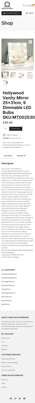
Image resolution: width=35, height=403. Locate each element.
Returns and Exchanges (9, 362)
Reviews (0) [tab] (21, 156)
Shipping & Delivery (8, 359)
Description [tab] (8, 156)
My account (5, 338)
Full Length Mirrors (8, 282)
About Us (4, 380)
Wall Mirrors (5, 304)
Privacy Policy (6, 366)
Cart (2, 342)
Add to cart (16, 128)
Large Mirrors (6, 289)
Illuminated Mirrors (8, 285)
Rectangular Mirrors (8, 293)
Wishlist (4, 349)
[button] (30, 13)
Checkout (4, 346)
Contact (4, 387)
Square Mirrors (6, 300)
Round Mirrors (6, 297)
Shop (3, 383)
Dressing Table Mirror (16, 138)
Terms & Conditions (8, 370)
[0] (33, 5)
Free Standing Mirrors (9, 278)
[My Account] (30, 5)
